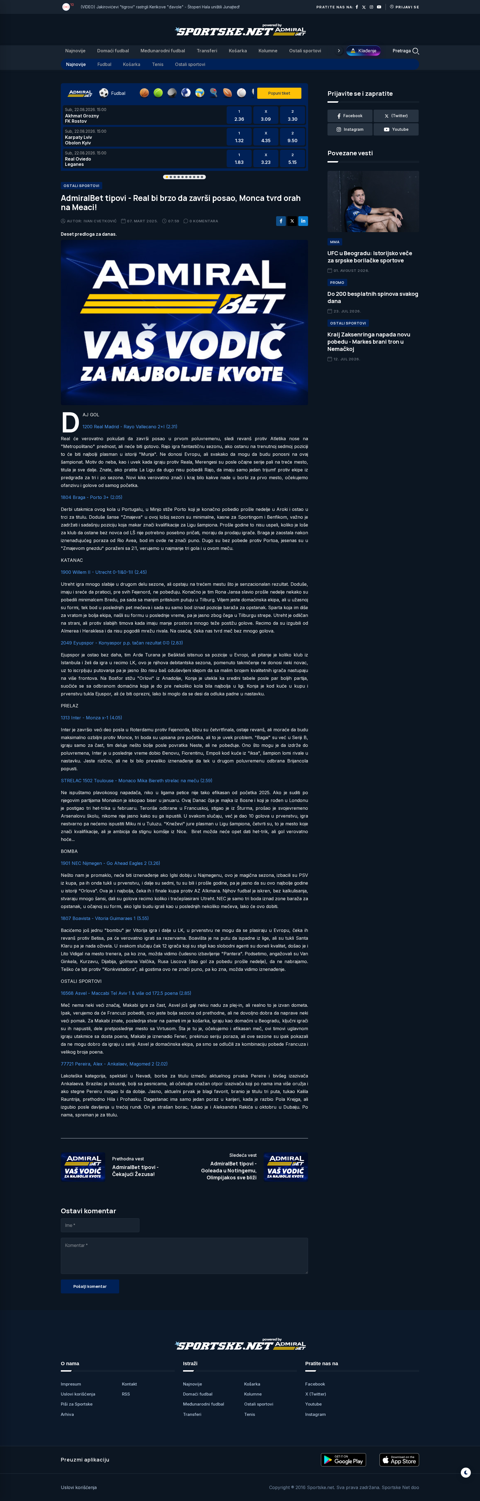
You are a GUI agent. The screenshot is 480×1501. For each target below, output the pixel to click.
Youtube (313, 1404)
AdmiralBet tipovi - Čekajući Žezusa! (135, 1170)
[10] (66, 7)
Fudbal (104, 64)
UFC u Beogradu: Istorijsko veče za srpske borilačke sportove (370, 256)
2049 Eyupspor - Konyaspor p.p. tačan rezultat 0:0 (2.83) (122, 643)
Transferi (207, 50)
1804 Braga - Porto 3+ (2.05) (91, 497)
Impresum (71, 1384)
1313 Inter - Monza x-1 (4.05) (91, 717)
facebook (352, 115)
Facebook (315, 1384)
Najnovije (75, 50)
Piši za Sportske (76, 1404)
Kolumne (268, 50)
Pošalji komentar (90, 1286)
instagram (353, 129)
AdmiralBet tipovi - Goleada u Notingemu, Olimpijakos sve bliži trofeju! (229, 1174)
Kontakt (129, 1384)
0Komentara (203, 221)
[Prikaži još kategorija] (339, 50)
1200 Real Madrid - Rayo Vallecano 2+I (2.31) (130, 426)
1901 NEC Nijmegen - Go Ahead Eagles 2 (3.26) (110, 863)
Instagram (315, 1414)
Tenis (157, 64)
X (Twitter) (315, 1394)
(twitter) (399, 115)
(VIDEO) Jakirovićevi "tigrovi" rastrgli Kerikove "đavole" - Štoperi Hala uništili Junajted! (160, 6)
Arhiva (67, 1414)
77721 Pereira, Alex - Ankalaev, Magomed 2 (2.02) (114, 1064)
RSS (126, 1394)
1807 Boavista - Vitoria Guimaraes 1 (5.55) (105, 918)
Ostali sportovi (305, 50)
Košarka (238, 50)
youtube (400, 129)
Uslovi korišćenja (78, 1394)
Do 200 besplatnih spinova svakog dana (373, 297)
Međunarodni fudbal (163, 50)
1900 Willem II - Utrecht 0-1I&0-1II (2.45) (104, 572)
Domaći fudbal (113, 50)
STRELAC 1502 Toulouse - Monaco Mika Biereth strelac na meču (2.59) (136, 780)
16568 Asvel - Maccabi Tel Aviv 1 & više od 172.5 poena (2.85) (126, 993)
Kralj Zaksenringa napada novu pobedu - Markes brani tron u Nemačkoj (369, 342)
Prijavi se (407, 7)
